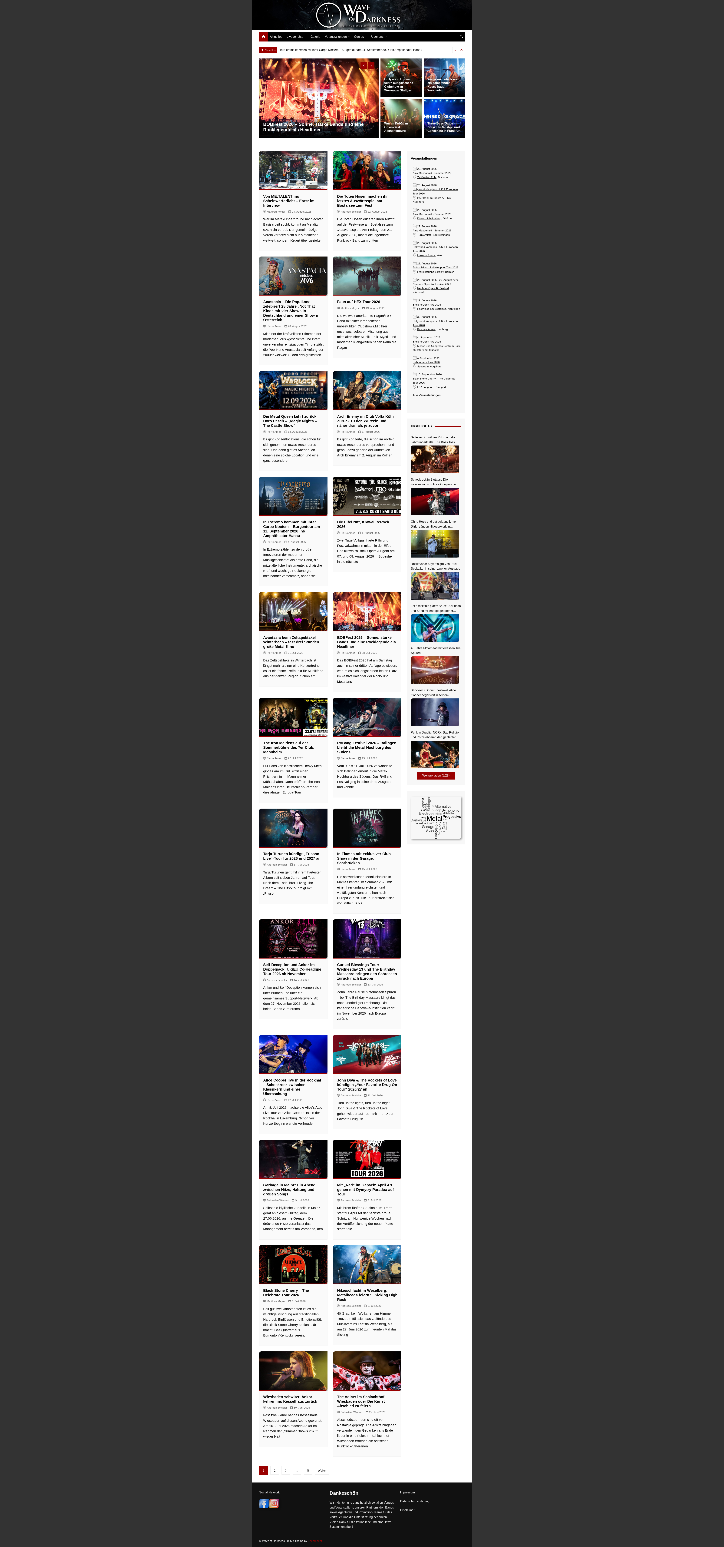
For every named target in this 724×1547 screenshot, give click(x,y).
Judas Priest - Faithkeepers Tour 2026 (435, 267)
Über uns (377, 36)
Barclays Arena (426, 329)
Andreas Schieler (351, 211)
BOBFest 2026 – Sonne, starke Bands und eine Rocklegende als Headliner (366, 642)
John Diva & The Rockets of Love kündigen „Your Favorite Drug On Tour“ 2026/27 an (367, 1084)
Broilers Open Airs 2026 (427, 304)
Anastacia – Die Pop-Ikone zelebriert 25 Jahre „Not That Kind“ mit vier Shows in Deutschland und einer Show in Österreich (291, 311)
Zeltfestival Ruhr (426, 177)
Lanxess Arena (426, 255)
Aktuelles (276, 36)
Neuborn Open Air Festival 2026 (432, 284)
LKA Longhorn (425, 387)
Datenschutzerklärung (414, 1501)
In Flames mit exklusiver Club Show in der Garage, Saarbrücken (364, 858)
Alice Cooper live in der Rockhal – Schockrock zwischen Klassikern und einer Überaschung (313, 127)
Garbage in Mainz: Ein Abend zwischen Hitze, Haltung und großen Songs (289, 1189)
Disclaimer (407, 1510)
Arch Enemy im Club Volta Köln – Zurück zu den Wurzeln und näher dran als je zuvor (367, 421)
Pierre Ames (274, 326)
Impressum (407, 1492)
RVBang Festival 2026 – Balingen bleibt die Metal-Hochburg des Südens (366, 747)
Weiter (322, 1470)
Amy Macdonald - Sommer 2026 (432, 173)
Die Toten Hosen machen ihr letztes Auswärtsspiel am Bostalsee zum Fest (362, 200)
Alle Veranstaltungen (427, 395)
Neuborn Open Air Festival (433, 288)
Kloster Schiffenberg (429, 218)
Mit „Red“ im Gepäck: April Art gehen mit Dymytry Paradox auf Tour (365, 1189)
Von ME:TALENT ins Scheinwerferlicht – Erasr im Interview (288, 200)
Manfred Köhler (276, 211)
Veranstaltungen (336, 36)
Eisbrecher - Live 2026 (426, 362)
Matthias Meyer (350, 308)
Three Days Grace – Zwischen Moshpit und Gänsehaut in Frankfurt (443, 127)
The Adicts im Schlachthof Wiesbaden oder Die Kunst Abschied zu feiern (361, 1401)
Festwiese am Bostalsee (431, 308)
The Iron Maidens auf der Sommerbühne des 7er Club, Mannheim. (324, 49)
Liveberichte (295, 36)
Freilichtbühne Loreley (430, 271)
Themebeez (315, 1540)
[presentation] (455, 50)
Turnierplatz (424, 235)
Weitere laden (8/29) (435, 775)
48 (308, 1470)
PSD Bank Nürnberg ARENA (434, 198)
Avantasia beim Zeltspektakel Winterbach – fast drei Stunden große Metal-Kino (291, 642)
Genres (359, 36)
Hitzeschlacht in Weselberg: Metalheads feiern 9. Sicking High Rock (367, 1295)
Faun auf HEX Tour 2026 (358, 302)
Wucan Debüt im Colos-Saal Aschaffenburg (396, 127)
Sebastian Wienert (278, 1200)
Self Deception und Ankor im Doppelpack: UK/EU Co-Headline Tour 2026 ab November (292, 969)
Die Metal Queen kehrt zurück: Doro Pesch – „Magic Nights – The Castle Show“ (290, 421)
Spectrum (423, 366)
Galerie (315, 36)
